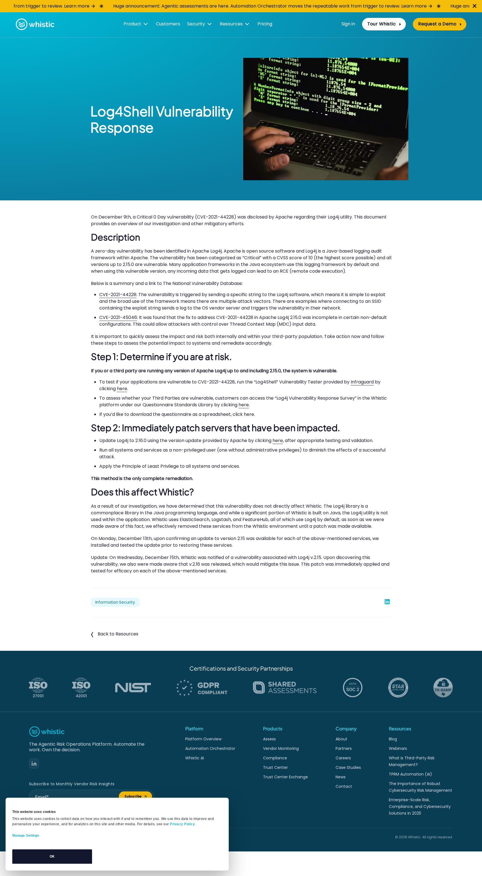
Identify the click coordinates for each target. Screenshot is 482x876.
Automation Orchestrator (210, 748)
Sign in (348, 24)
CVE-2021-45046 (118, 317)
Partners (344, 748)
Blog (393, 739)
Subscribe (138, 797)
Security (196, 24)
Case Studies (348, 767)
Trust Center (275, 767)
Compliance (275, 758)
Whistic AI (194, 758)
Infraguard (362, 382)
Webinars (398, 748)
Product (132, 24)
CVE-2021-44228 (117, 294)
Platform (194, 728)
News (341, 777)
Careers (343, 758)
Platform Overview (203, 739)
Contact (344, 786)
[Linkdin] (34, 763)
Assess (269, 739)
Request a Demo (437, 24)
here (122, 388)
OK (52, 856)
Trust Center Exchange (285, 777)
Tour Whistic (381, 24)
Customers (168, 24)
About (341, 739)
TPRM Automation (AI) (410, 774)
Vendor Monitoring (281, 748)
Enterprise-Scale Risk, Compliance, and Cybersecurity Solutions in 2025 (420, 806)
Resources (231, 24)
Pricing (264, 24)
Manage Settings (25, 835)
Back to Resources (118, 634)
